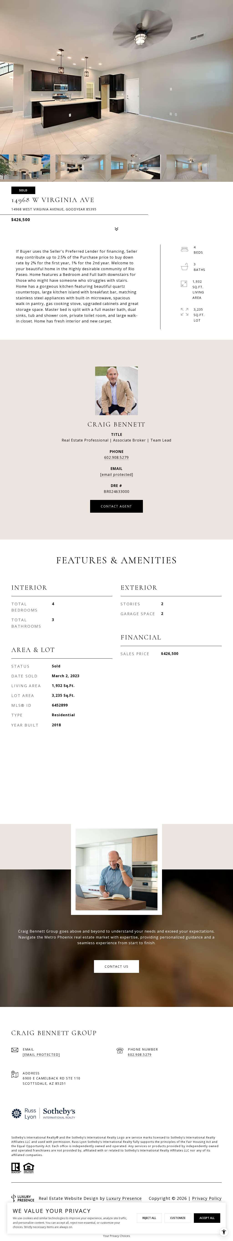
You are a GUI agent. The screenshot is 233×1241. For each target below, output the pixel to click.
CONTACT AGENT (116, 506)
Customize (177, 1218)
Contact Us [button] (116, 966)
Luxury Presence (124, 1198)
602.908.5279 (116, 457)
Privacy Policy (207, 1198)
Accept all (207, 1218)
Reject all (149, 1218)
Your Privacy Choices (116, 1236)
